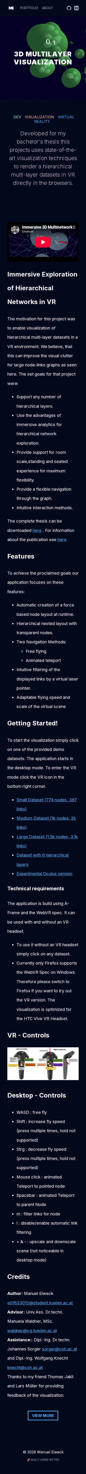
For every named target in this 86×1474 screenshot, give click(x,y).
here (37, 530)
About (47, 8)
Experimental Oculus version (44, 873)
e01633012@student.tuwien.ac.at (40, 1302)
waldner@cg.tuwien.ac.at (32, 1330)
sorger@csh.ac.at (59, 1348)
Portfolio (29, 8)
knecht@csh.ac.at (25, 1367)
